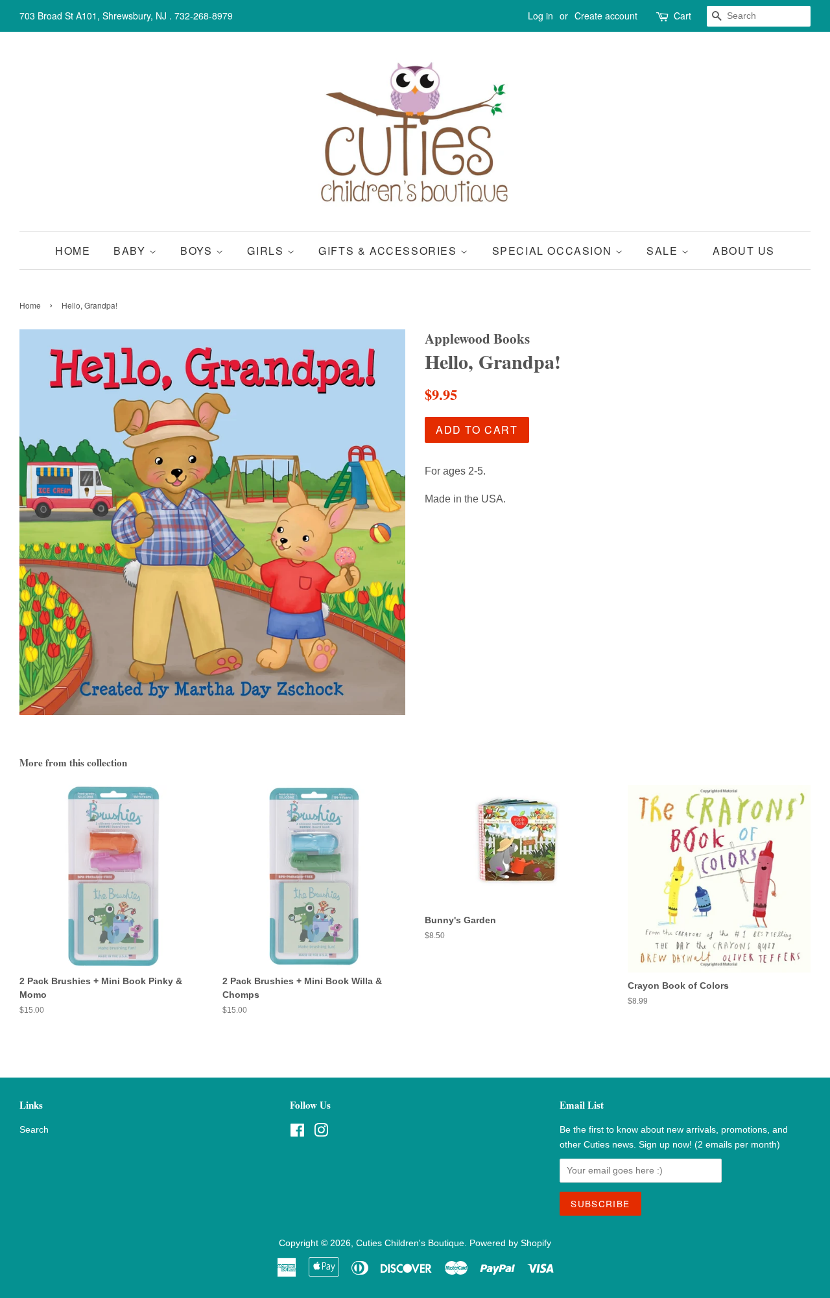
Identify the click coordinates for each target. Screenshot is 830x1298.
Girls (267, 250)
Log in (540, 15)
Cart (682, 15)
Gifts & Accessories (389, 250)
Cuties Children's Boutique (410, 1243)
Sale (664, 250)
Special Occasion (553, 250)
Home (72, 250)
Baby (131, 250)
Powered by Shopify (510, 1243)
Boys (198, 250)
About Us (744, 250)
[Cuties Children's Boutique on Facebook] (297, 1133)
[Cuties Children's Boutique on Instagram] (321, 1133)
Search (34, 1130)
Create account (606, 15)
